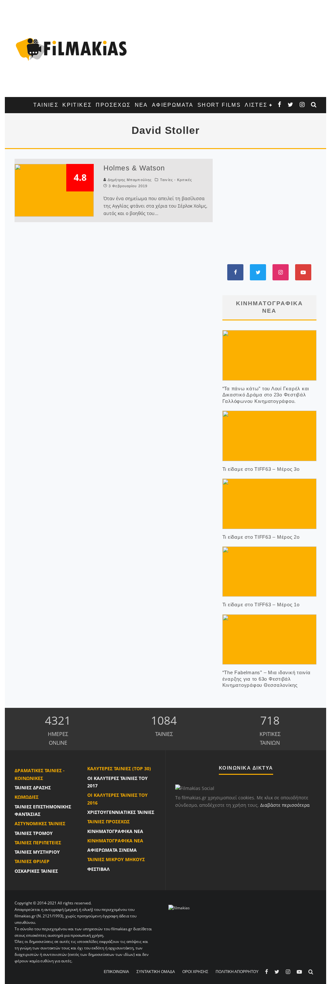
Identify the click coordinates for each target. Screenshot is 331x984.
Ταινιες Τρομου (34, 833)
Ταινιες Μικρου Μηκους (116, 859)
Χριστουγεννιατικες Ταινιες (120, 812)
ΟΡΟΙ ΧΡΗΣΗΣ (195, 972)
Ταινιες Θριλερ (32, 861)
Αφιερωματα (173, 105)
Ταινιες (46, 105)
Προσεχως (113, 105)
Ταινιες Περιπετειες (38, 842)
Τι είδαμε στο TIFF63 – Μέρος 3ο (261, 469)
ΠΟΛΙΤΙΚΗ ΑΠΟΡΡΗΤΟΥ (237, 972)
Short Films (219, 105)
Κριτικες (77, 105)
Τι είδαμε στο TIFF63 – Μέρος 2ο (261, 537)
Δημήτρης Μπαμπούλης (130, 180)
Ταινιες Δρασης (33, 787)
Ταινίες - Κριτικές (176, 180)
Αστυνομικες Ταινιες (40, 823)
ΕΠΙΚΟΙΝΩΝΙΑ (116, 972)
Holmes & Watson (134, 168)
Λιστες (256, 105)
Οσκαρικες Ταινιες (36, 871)
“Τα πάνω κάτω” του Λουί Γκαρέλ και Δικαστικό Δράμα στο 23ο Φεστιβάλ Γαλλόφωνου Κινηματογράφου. (265, 395)
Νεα (141, 105)
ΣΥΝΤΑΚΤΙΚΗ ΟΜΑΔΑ (155, 972)
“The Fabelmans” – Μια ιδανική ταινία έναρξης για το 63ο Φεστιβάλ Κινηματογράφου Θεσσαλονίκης (266, 679)
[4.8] (54, 189)
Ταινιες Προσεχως (108, 821)
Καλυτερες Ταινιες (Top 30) (119, 768)
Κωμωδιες (26, 797)
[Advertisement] (225, 48)
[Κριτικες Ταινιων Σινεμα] (179, 908)
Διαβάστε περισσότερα (285, 805)
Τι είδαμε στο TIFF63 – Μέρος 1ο (261, 604)
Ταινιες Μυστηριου (37, 852)
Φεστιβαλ (98, 869)
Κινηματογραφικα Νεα (115, 831)
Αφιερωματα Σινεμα (112, 850)
